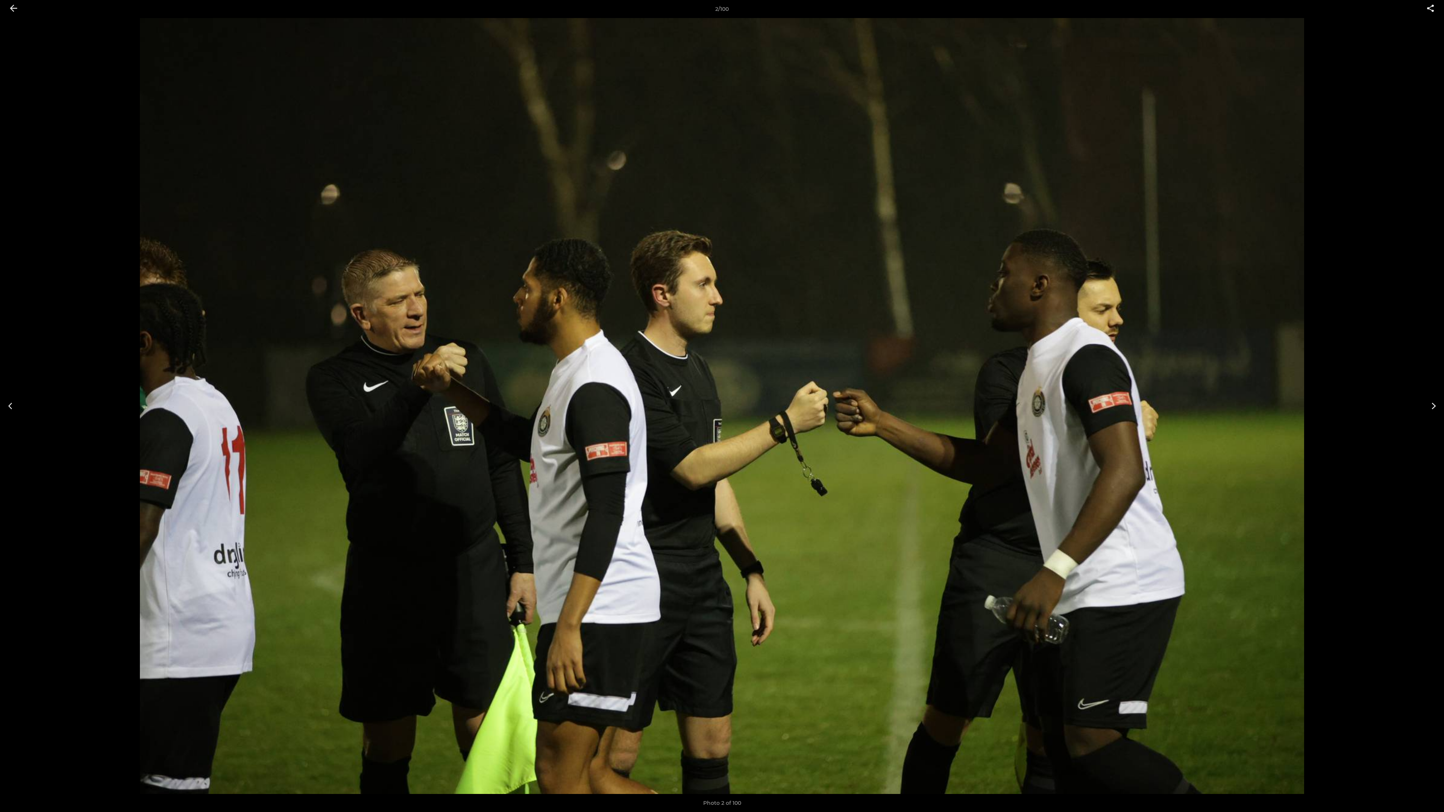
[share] (1430, 9)
